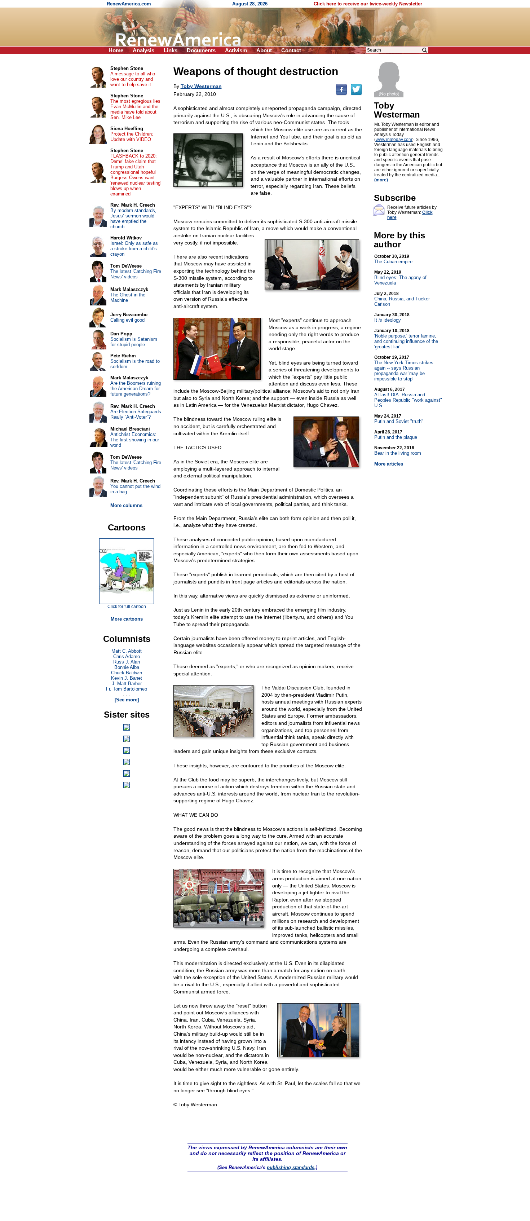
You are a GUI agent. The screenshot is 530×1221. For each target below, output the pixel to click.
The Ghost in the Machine (127, 297)
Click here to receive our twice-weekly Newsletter (368, 3)
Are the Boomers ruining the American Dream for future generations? (135, 388)
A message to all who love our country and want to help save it (132, 79)
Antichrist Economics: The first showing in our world (134, 440)
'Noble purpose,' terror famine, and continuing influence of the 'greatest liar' (406, 338)
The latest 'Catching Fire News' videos (135, 274)
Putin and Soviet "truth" (398, 419)
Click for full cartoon (126, 606)
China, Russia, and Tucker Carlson (402, 299)
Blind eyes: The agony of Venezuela (400, 278)
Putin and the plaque (395, 434)
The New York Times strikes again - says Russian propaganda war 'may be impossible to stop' (403, 368)
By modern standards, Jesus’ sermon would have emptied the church (133, 218)
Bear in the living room (397, 450)
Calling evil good (127, 320)
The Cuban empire (393, 259)
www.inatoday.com (394, 139)
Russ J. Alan (126, 662)
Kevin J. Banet (126, 678)
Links (170, 50)
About (264, 50)
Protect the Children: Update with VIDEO (131, 136)
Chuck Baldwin (126, 672)
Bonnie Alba (126, 667)
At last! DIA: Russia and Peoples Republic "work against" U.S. (408, 397)
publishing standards (290, 1167)
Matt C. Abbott (126, 651)
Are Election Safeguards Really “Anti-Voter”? (135, 414)
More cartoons (127, 619)
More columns (126, 505)
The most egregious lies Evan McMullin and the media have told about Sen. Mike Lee (135, 109)
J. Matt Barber (127, 683)
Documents (201, 50)
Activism (236, 50)
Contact (291, 50)
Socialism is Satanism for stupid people (133, 341)
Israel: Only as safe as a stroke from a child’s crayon (134, 249)
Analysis (143, 50)
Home (116, 50)
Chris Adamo (126, 656)
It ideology (392, 317)
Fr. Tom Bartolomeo (126, 689)
